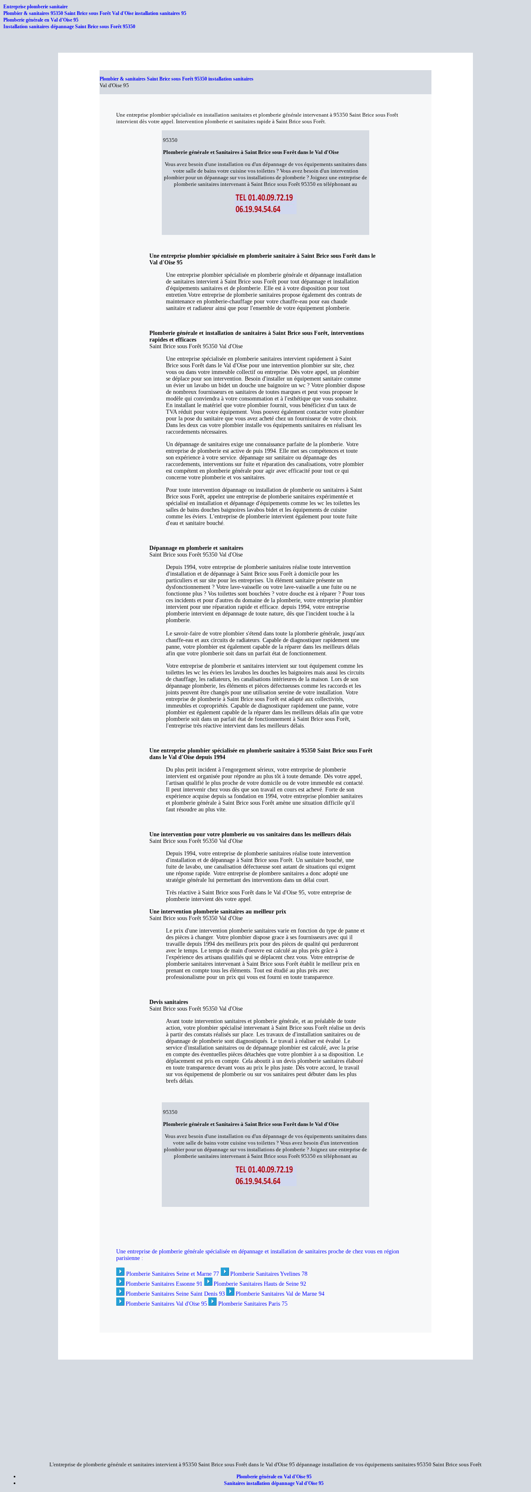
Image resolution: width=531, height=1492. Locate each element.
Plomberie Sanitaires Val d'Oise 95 (166, 1304)
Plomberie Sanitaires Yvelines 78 (268, 1274)
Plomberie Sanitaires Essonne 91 (164, 1284)
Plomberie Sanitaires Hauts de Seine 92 (260, 1284)
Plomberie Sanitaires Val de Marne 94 (280, 1294)
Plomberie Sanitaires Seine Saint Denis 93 (175, 1294)
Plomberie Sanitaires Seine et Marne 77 (172, 1274)
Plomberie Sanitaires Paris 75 (252, 1304)
